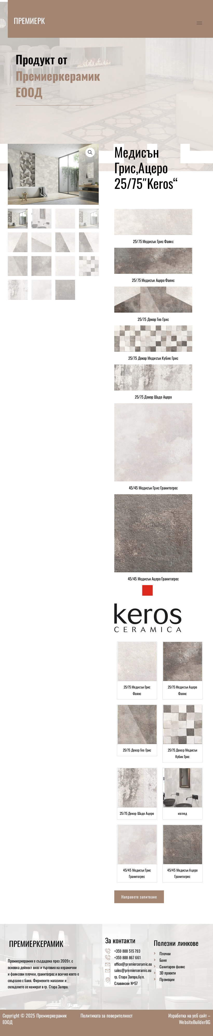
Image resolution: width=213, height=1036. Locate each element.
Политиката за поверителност (106, 1015)
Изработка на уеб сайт (188, 1015)
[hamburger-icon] (199, 23)
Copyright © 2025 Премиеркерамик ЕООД (34, 1018)
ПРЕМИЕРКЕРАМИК (41, 20)
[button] (90, 152)
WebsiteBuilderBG (194, 1022)
